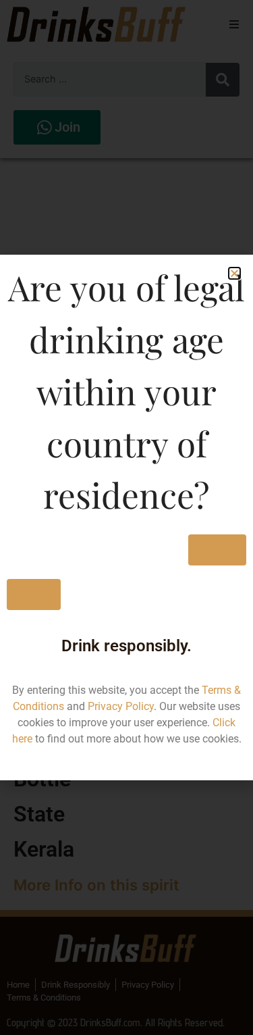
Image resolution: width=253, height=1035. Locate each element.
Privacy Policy (121, 706)
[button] (234, 273)
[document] (126, 517)
